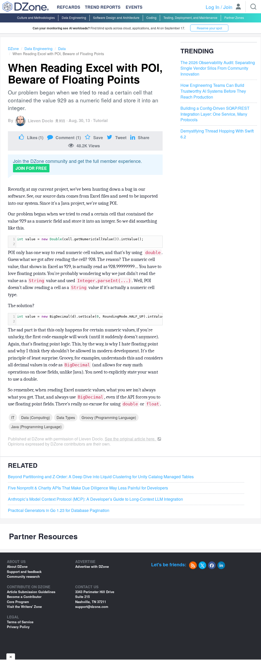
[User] (238, 7)
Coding (151, 17)
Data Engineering (74, 17)
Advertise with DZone (92, 566)
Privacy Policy (18, 626)
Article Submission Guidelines (31, 591)
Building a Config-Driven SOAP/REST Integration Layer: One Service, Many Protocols (215, 114)
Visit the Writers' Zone (24, 606)
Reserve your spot (209, 28)
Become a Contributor (24, 596)
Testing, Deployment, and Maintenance (190, 17)
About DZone (17, 566)
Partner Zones (234, 17)
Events (134, 7)
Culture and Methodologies (36, 17)
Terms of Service (20, 621)
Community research (23, 576)
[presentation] (89, 242)
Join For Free (31, 168)
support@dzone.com (91, 606)
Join (227, 6)
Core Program (18, 601)
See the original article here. (130, 439)
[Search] (253, 6)
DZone (13, 48)
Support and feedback (24, 571)
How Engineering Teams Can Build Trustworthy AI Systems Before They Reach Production (213, 91)
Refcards (68, 7)
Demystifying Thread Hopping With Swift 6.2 (217, 134)
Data (62, 48)
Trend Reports (103, 7)
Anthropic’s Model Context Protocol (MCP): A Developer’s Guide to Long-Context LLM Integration (95, 499)
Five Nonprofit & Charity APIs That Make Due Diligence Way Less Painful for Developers (88, 488)
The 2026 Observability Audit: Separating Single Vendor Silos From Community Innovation (217, 68)
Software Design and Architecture (116, 17)
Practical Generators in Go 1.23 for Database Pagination (58, 510)
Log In (212, 6)
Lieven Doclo (40, 121)
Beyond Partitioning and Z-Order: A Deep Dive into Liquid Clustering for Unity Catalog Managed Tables (101, 476)
